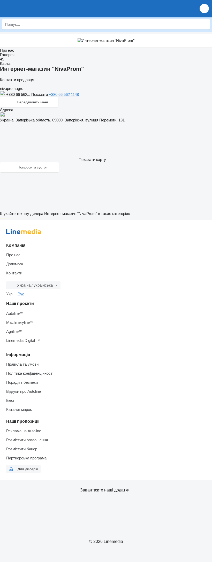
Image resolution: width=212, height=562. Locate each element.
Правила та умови (22, 364)
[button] (204, 8)
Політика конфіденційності (29, 373)
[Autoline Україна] (33, 8)
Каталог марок (19, 409)
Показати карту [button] (92, 159)
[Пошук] (204, 24)
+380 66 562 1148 (64, 94)
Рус (21, 294)
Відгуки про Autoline (23, 391)
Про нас (13, 255)
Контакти (14, 273)
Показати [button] (40, 94)
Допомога (14, 264)
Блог (10, 400)
